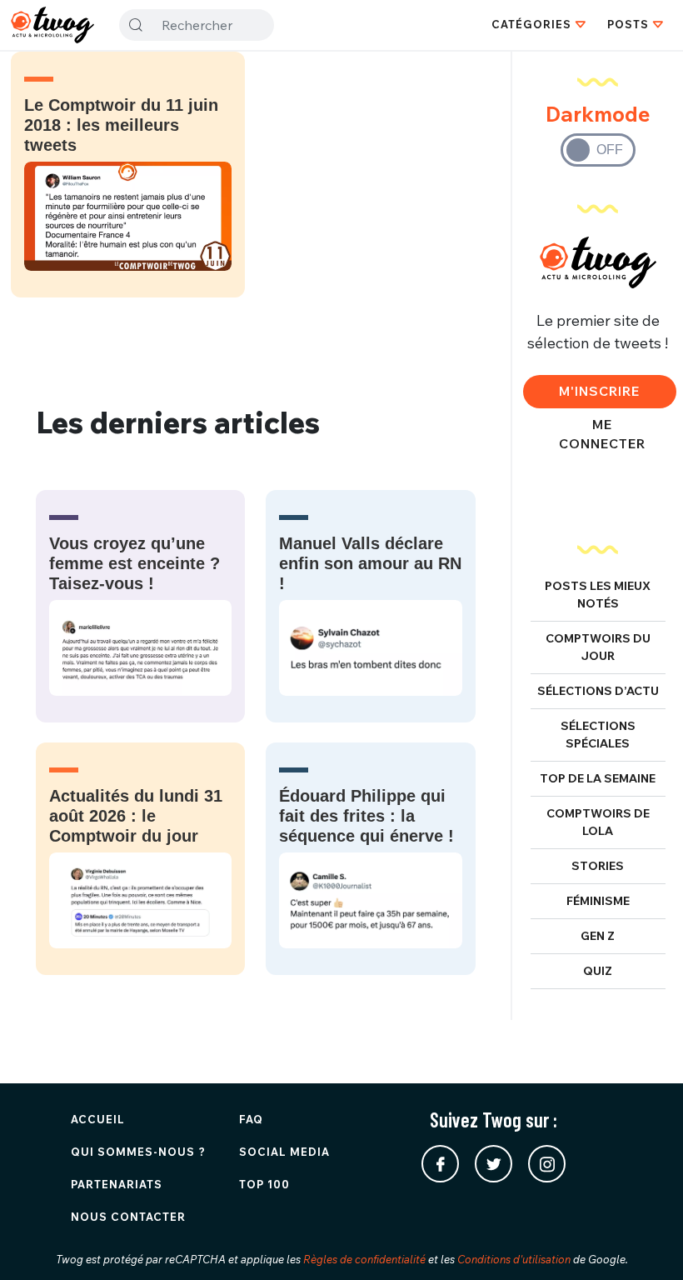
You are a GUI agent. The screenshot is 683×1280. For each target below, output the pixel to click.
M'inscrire (599, 390)
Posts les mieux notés (598, 594)
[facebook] (440, 1163)
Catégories (531, 24)
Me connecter (602, 434)
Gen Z (598, 935)
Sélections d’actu (598, 690)
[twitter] (493, 1163)
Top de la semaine (598, 778)
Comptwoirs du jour (598, 647)
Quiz (597, 970)
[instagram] (547, 1163)
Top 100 (264, 1184)
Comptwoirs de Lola (598, 822)
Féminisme (598, 900)
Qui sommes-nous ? (138, 1151)
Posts (628, 24)
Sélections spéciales (598, 734)
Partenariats (116, 1184)
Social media (284, 1151)
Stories (597, 865)
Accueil (98, 1119)
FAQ (251, 1119)
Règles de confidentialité (364, 1259)
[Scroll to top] (645, 1242)
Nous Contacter (128, 1216)
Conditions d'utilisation (514, 1259)
